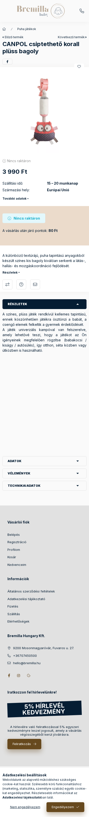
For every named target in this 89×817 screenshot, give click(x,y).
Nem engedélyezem (25, 807)
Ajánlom (35, 284)
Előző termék (14, 37)
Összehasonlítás (7, 284)
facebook (9, 675)
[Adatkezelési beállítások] (29, 675)
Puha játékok (26, 29)
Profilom (13, 550)
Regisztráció (16, 542)
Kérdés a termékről (21, 284)
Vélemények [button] (19, 473)
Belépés (13, 535)
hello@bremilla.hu (27, 663)
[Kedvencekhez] (79, 67)
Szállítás (13, 614)
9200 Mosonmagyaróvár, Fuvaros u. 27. (43, 648)
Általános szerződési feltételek (31, 591)
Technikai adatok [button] (24, 485)
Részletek (10, 272)
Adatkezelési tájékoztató (26, 599)
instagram (19, 675)
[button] (44, 111)
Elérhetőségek (18, 621)
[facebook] (7, 62)
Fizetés (12, 606)
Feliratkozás (22, 744)
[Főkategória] (4, 29)
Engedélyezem (63, 807)
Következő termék (71, 37)
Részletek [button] (17, 304)
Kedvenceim (16, 565)
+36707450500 (82, 11)
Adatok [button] (15, 461)
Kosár (11, 557)
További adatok (14, 198)
